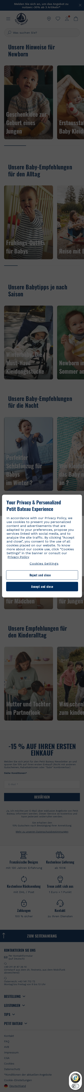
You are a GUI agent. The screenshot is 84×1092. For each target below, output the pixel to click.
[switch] (75, 1086)
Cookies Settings (44, 563)
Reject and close (40, 575)
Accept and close (42, 586)
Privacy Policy (18, 557)
